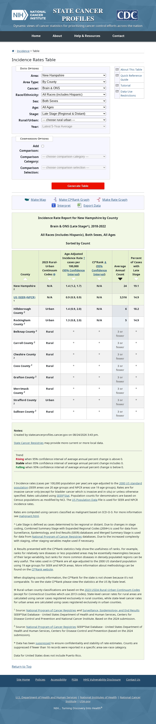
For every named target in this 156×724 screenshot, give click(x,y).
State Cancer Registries (29, 443)
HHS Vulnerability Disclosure (102, 679)
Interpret (64, 205)
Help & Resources (87, 36)
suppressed (43, 643)
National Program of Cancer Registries (57, 536)
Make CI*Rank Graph (74, 200)
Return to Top (22, 666)
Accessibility (58, 679)
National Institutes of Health (98, 697)
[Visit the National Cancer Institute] (29, 13)
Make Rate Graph (114, 200)
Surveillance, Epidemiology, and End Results (111, 610)
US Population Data (84, 500)
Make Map (38, 200)
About (57, 36)
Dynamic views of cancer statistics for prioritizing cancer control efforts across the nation (78, 26)
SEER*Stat (63, 495)
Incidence (23, 51)
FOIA (75, 679)
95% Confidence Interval (99, 270)
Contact (118, 36)
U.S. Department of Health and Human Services (46, 697)
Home (36, 36)
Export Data (92, 205)
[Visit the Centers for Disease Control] (127, 14)
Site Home (23, 679)
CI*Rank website (42, 569)
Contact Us (133, 679)
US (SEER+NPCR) (24, 297)
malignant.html (29, 516)
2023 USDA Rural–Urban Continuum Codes (112, 590)
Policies (40, 679)
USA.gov (85, 701)
